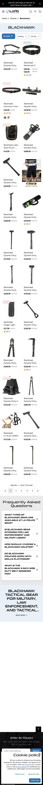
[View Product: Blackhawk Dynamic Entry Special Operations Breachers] (11, 455)
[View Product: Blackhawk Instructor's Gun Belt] (11, 90)
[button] (5, 117)
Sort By (33, 36)
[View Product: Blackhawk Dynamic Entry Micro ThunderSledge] (31, 239)
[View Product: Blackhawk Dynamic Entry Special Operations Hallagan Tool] (11, 201)
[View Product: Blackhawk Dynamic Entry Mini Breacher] (31, 347)
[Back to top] (38, 729)
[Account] (35, 11)
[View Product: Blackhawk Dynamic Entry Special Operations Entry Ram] (31, 132)
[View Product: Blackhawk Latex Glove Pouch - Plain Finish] (11, 132)
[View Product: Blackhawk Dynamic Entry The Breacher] (31, 455)
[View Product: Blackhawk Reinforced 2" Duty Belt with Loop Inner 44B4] (31, 50)
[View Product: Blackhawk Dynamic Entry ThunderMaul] (31, 420)
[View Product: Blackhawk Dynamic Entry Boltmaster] (11, 50)
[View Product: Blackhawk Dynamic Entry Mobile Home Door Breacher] (31, 309)
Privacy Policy (30, 764)
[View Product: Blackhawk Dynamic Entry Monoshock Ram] (31, 90)
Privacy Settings (21, 767)
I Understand (34, 780)
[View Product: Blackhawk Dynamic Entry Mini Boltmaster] (11, 347)
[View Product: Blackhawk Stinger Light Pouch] (11, 309)
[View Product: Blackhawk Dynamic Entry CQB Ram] (31, 201)
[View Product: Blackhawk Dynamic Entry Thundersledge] (11, 239)
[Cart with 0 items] (39, 11)
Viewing (21, 36)
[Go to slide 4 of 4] (39, 3)
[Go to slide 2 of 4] (3, 3)
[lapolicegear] (12, 11)
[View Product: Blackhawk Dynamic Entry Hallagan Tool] (11, 274)
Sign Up (36, 751)
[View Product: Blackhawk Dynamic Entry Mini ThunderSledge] (31, 274)
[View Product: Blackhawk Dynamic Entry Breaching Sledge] (11, 167)
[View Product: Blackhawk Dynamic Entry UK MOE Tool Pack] (11, 385)
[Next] (38, 490)
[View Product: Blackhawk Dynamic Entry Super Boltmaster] (31, 385)
